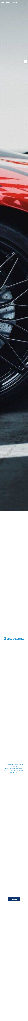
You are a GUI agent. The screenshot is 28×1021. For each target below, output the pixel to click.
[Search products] (26, 62)
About (8, 2)
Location (14, 2)
